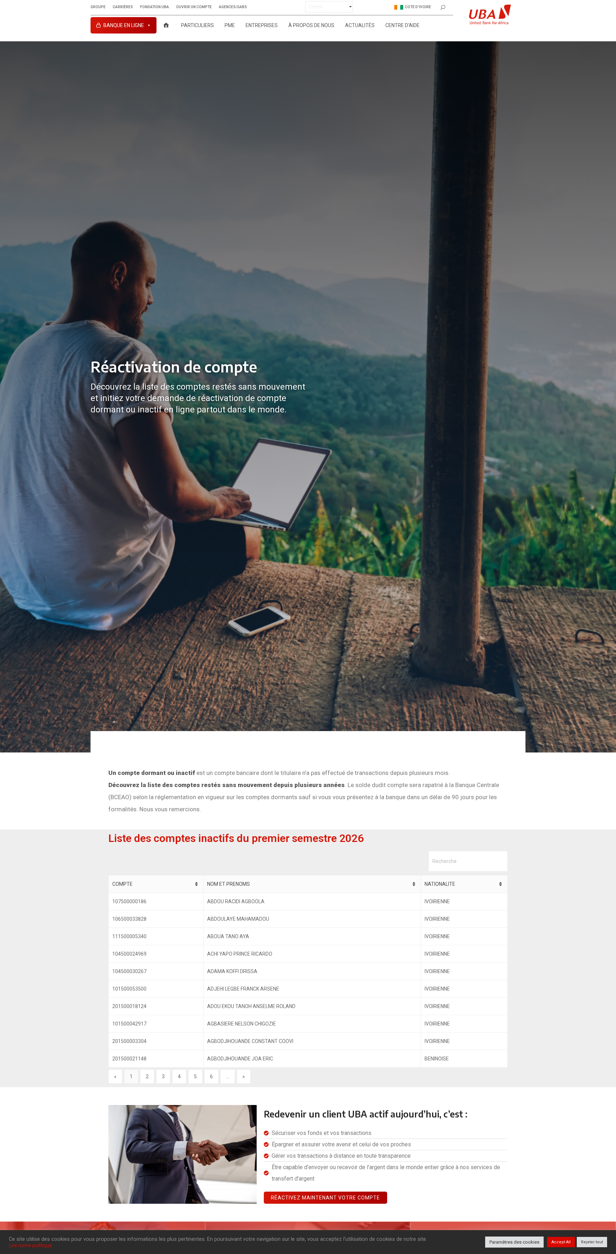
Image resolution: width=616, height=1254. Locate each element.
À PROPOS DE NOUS (311, 25)
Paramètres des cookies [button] (514, 1242)
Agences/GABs (233, 7)
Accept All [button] (561, 1242)
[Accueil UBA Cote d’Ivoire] (166, 25)
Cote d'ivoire (418, 7)
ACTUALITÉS (360, 25)
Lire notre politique (30, 1245)
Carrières (123, 7)
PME (230, 25)
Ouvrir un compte (194, 7)
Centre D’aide (402, 25)
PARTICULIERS (197, 25)
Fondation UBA (154, 7)
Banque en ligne (123, 25)
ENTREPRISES (262, 25)
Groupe (98, 7)
